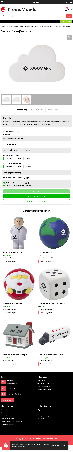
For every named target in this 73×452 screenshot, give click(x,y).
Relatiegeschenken (13, 26)
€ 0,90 (43, 358)
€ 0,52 (43, 306)
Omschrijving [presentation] (21, 109)
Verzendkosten (6, 416)
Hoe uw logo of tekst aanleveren (11, 422)
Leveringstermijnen (7, 419)
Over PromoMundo (43, 386)
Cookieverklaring (43, 413)
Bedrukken (4, 413)
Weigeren (64, 445)
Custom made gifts (7, 424)
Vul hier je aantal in (9, 144)
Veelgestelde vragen (44, 389)
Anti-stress (25, 26)
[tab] (21, 109)
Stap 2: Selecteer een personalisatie (17, 150)
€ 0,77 (7, 306)
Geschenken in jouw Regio (45, 383)
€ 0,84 (7, 255)
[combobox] (33, 16)
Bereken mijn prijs (10, 261)
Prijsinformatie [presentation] (36, 109)
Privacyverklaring (43, 416)
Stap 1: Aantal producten (13, 138)
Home (3, 26)
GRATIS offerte (66, 21)
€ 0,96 (7, 358)
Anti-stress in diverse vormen (40, 26)
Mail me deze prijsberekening (36, 201)
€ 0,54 (43, 255)
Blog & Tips (41, 381)
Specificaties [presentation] (52, 109)
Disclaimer (40, 419)
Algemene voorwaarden (45, 410)
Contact (3, 410)
